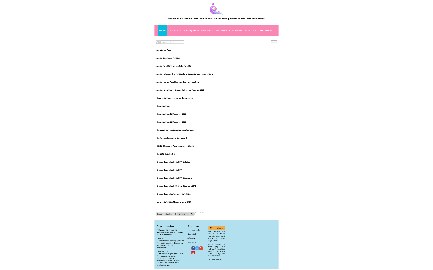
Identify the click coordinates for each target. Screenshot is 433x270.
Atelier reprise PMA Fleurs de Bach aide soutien (178, 82)
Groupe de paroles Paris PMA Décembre (174, 178)
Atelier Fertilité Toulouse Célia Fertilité (174, 66)
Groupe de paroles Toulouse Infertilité (174, 194)
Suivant (185, 214)
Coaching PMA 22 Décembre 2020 (171, 122)
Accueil (162, 30)
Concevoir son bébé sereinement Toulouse (175, 130)
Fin (192, 214)
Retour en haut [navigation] (425, 260)
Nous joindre (192, 234)
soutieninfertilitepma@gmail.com (170, 254)
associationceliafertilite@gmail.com (171, 241)
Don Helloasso (217, 228)
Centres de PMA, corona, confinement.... (175, 98)
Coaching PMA (163, 106)
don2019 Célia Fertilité (166, 154)
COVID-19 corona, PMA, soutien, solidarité (175, 146)
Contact (269, 30)
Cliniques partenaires (240, 30)
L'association (174, 30)
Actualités (258, 30)
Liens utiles (192, 242)
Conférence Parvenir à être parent (172, 138)
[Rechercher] (157, 42)
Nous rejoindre (191, 30)
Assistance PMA (164, 50)
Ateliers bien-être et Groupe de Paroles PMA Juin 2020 (180, 90)
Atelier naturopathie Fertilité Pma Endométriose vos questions (185, 74)
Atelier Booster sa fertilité (168, 58)
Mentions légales (194, 230)
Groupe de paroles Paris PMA (169, 170)
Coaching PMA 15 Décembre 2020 (171, 114)
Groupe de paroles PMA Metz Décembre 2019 (176, 186)
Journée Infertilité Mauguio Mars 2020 (174, 202)
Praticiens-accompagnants (214, 30)
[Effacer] (159, 42)
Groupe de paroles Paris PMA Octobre (173, 162)
